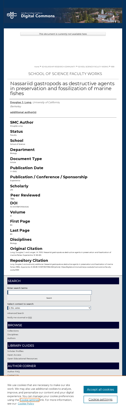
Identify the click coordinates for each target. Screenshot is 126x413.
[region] (63, 394)
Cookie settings (29, 399)
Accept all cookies (100, 389)
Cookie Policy (26, 403)
